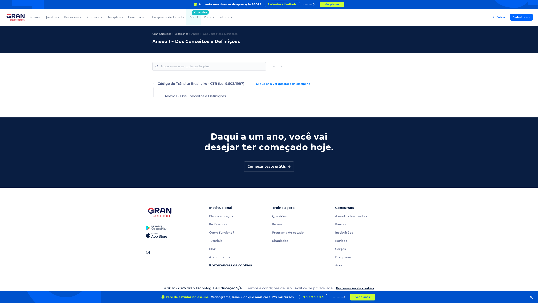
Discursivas (72, 17)
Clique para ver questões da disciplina (283, 83)
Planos (209, 17)
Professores (218, 224)
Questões (52, 17)
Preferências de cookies (230, 265)
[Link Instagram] (148, 253)
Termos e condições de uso (269, 288)
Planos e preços (221, 216)
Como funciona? (221, 232)
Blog (212, 249)
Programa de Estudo (168, 17)
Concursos (136, 17)
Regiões (341, 240)
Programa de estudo (288, 232)
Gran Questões (161, 33)
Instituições (344, 232)
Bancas (340, 224)
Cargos (340, 249)
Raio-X (194, 15)
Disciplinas (115, 17)
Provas (34, 17)
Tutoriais (225, 17)
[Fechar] (531, 297)
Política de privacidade (314, 288)
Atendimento (219, 257)
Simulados (94, 17)
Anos (339, 265)
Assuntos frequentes (351, 216)
